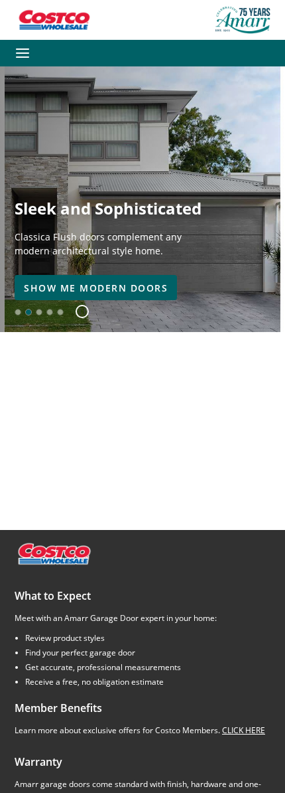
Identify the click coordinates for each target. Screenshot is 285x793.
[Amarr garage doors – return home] (242, 20)
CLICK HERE (243, 730)
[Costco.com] (54, 553)
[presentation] (96, 287)
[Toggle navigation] (22, 53)
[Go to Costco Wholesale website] (54, 20)
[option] (18, 312)
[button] (77, 312)
